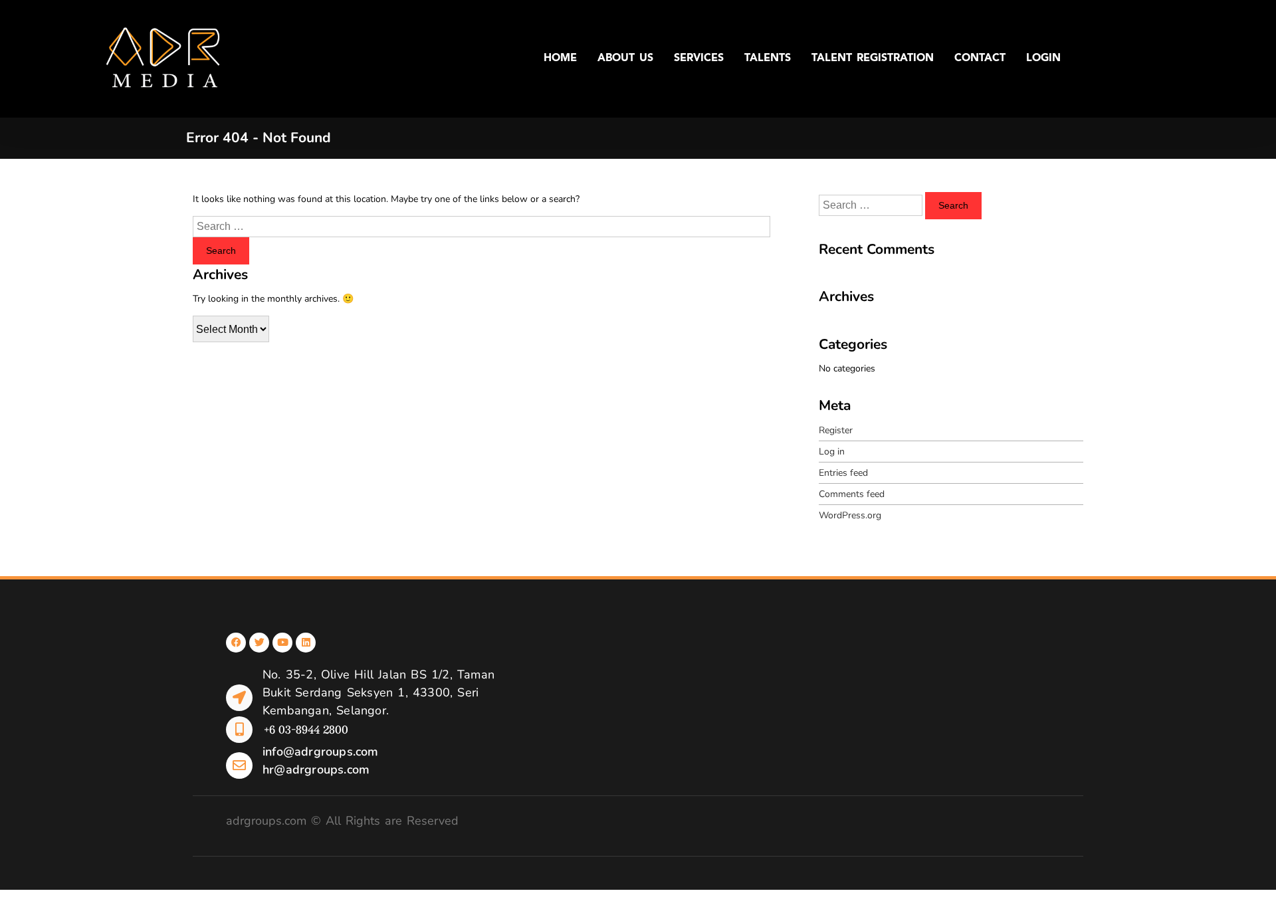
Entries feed (843, 472)
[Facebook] (236, 643)
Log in (832, 451)
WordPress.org (850, 515)
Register (836, 430)
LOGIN (1043, 58)
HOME (560, 58)
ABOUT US (625, 58)
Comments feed (852, 494)
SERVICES (699, 58)
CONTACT (980, 58)
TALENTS (767, 58)
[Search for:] (481, 227)
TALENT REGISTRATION (872, 58)
